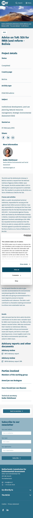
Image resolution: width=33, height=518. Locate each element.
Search (19, 3)
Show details (24, 264)
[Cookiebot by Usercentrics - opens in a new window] (23, 236)
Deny (16, 281)
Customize (15, 275)
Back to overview (15, 411)
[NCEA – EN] (5, 3)
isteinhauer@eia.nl (16, 168)
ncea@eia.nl (9, 482)
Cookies (4, 504)
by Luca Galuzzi (15, 26)
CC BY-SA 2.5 (25, 26)
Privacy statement (13, 504)
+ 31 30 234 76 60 (10, 485)
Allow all (16, 269)
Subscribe (15, 458)
